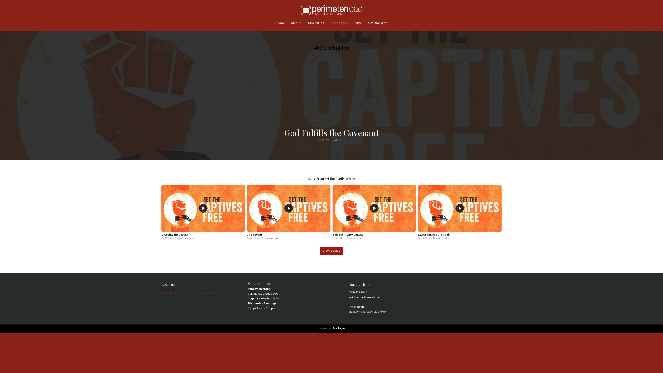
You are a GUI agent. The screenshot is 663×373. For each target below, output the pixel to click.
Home (280, 23)
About (296, 23)
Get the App (378, 23)
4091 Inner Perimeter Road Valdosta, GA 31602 (189, 293)
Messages (340, 23)
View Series (331, 250)
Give (358, 23)
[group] (203, 213)
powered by (331, 328)
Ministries (317, 23)
